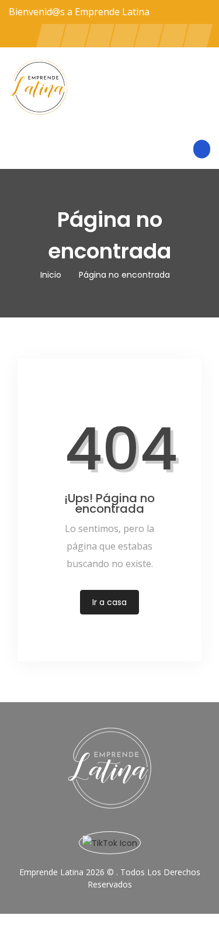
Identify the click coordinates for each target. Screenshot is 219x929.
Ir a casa (109, 602)
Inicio (50, 275)
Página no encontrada (124, 275)
